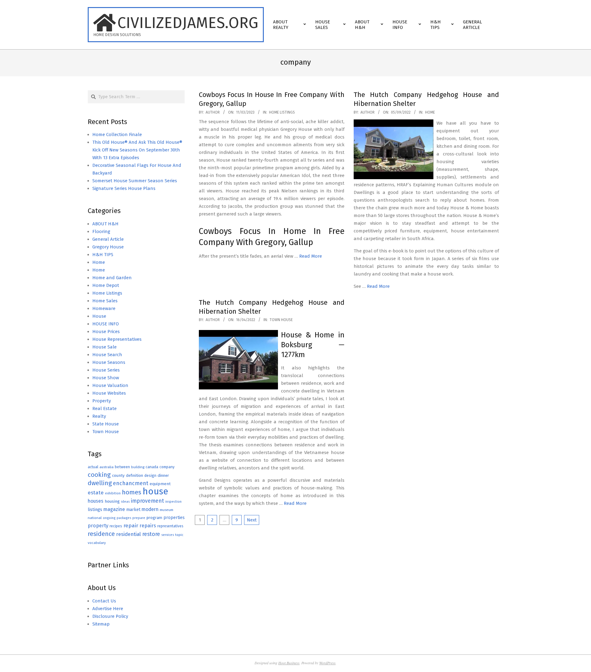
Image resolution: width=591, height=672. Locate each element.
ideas (125, 502)
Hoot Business (289, 662)
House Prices (106, 331)
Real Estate (104, 408)
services (167, 535)
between (122, 467)
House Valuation (110, 385)
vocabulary (97, 543)
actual (93, 467)
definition (134, 475)
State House (105, 424)
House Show (105, 377)
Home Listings (282, 112)
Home (430, 112)
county (118, 475)
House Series (106, 370)
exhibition (113, 493)
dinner (163, 475)
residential (128, 534)
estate (96, 492)
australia (106, 467)
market (133, 509)
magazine (114, 509)
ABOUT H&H (105, 224)
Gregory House (108, 247)
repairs (147, 526)
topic (179, 535)
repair (130, 525)
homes (131, 492)
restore (151, 534)
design (150, 475)
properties (174, 517)
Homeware (103, 308)
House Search (107, 354)
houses (95, 501)
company (167, 467)
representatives (170, 526)
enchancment (130, 483)
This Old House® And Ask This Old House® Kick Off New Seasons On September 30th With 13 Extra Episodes (137, 149)
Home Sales (105, 301)
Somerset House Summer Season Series (134, 180)
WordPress (327, 662)
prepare (138, 518)
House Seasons (108, 362)
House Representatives (117, 339)
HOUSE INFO (105, 324)
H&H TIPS (102, 254)
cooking (99, 474)
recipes (116, 526)
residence (101, 533)
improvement (147, 501)
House (99, 316)
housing (112, 501)
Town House (281, 320)
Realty (99, 416)
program (154, 517)
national (95, 518)
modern (150, 509)
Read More (310, 256)
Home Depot (105, 285)
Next (252, 520)
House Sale (104, 347)
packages (124, 518)
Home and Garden (112, 277)
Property (101, 401)
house (155, 491)
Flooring (101, 231)
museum (166, 510)
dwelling (100, 483)
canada (152, 467)
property (98, 526)
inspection (173, 502)
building (137, 467)
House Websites (109, 393)
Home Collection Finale (117, 134)
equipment (160, 483)
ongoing (109, 518)
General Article (108, 239)
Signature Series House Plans (123, 188)
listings (95, 509)
